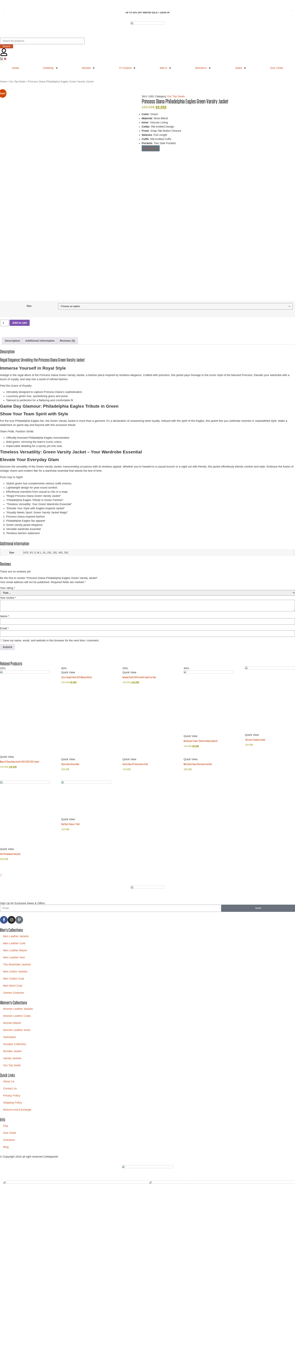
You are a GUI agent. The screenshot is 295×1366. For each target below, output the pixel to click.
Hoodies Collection (14, 1044)
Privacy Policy (11, 1095)
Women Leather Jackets (18, 1008)
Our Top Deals (17, 81)
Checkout (9, 1139)
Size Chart (9, 1132)
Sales (238, 68)
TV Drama (125, 68)
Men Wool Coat (12, 985)
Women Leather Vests (16, 1030)
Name (4, 616)
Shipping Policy (12, 1102)
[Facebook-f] (4, 920)
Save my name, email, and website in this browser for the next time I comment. (51, 640)
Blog (6, 1147)
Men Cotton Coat (13, 978)
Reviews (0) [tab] (67, 340)
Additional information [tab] (40, 340)
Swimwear (9, 1037)
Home (3, 81)
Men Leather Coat (14, 943)
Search (6, 46)
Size (29, 306)
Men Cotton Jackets (15, 971)
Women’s (201, 68)
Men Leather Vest (14, 957)
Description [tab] (12, 340)
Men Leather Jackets (16, 936)
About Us (8, 1081)
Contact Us (10, 1088)
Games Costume (13, 992)
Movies (86, 68)
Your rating (7, 588)
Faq (5, 1125)
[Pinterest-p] (19, 920)
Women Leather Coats (17, 1015)
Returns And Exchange (17, 1109)
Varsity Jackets (12, 1058)
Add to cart (19, 322)
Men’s (163, 68)
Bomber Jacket (12, 1051)
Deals (15, 68)
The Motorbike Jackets (17, 964)
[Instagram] (11, 920)
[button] (3, 11)
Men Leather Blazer (15, 950)
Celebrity (48, 68)
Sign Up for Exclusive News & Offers (22, 903)
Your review (8, 597)
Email (4, 628)
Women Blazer (12, 1022)
